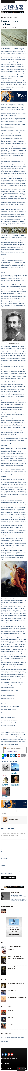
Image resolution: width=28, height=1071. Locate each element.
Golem (15, 811)
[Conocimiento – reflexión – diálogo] (12, 7)
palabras (24, 811)
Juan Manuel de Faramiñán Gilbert (10, 27)
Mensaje (3, 838)
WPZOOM (9, 1070)
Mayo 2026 (10, 1024)
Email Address (4, 858)
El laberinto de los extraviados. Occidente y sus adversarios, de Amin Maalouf (15, 948)
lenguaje (19, 811)
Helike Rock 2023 (11, 990)
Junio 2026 (10, 1017)
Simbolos (4, 813)
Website (3, 865)
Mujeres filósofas (15, 892)
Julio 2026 (10, 1010)
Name (2, 851)
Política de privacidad (6, 1058)
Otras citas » (14, 1043)
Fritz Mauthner (9, 811)
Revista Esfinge (13, 1068)
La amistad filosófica (12, 910)
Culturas (3, 17)
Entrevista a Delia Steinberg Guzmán (16, 997)
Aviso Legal (15, 1058)
